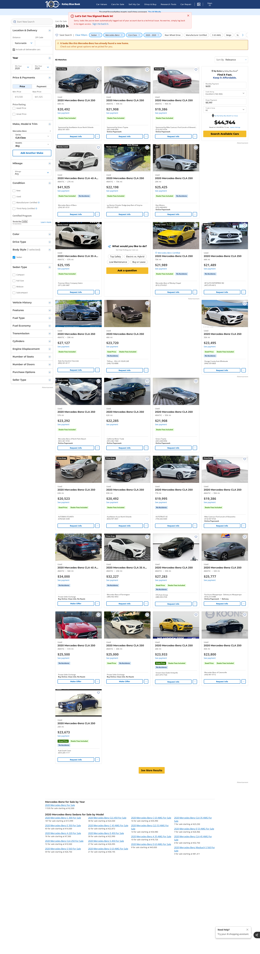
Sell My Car (134, 4)
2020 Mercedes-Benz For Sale (60, 805)
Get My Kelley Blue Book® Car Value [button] (226, 116)
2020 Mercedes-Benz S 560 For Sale (63, 848)
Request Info (76, 136)
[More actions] (97, 136)
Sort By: (220, 59)
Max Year (38, 66)
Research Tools (168, 4)
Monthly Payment (212, 84)
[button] (198, 5)
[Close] (247, 929)
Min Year (18, 66)
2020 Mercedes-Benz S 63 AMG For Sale (108, 848)
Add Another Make (32, 153)
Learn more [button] (46, 222)
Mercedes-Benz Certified (169, 253)
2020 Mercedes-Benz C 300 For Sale (63, 817)
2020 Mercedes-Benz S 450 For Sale (106, 840)
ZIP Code (39, 37)
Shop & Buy (150, 4)
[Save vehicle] (98, 69)
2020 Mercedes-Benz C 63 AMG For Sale (151, 817)
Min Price (17, 91)
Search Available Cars (225, 133)
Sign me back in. (100, 23)
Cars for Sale (117, 4)
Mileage (18, 171)
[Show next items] (242, 35)
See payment (63, 113)
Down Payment (211, 100)
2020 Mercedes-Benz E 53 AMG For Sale (194, 828)
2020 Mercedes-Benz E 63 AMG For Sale (151, 844)
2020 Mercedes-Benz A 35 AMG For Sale (151, 836)
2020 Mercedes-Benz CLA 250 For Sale (64, 840)
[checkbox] (19, 108)
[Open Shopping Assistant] (256, 935)
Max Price (36, 91)
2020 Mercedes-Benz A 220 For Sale (63, 833)
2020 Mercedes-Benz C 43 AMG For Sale (108, 825)
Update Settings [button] (235, 127)
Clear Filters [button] (81, 35)
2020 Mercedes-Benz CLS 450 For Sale (107, 817)
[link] (84, 196)
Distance (16, 37)
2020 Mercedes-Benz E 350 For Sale (63, 825)
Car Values (101, 4)
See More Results (151, 770)
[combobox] (32, 21)
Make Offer (75, 603)
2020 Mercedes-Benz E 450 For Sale (106, 833)
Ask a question (127, 270)
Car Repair (186, 4)
